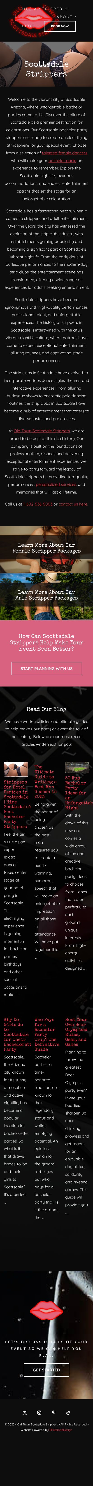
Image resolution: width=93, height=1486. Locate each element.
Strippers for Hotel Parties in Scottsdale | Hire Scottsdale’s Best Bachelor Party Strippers (18, 804)
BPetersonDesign (60, 1430)
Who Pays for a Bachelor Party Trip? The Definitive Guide (47, 1035)
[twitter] (25, 1412)
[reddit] (68, 1412)
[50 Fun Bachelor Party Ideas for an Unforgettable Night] (77, 767)
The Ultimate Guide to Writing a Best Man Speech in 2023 (46, 782)
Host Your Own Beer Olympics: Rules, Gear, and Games (76, 1032)
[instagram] (39, 1412)
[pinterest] (54, 1412)
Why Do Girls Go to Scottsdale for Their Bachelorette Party (19, 1035)
